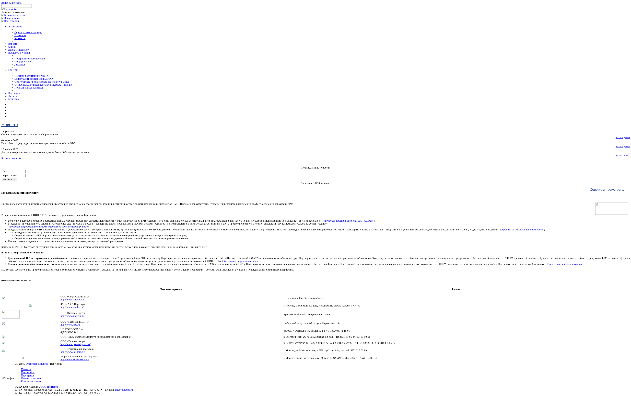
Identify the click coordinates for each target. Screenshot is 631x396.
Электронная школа (37, 363)
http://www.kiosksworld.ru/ (74, 359)
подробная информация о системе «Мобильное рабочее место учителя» (49, 226)
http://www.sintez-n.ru (72, 316)
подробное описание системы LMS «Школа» (349, 220)
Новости (9, 124)
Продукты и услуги (19, 52)
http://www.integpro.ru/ (72, 352)
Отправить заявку (31, 381)
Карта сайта (28, 372)
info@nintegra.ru (124, 389)
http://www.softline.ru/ (72, 299)
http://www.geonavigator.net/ (75, 344)
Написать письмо (31, 378)
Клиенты (26, 369)
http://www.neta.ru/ (70, 324)
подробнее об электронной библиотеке (521, 229)
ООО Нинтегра (49, 386)
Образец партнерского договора (240, 261)
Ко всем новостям (11, 158)
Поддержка (27, 375)
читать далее (623, 137)
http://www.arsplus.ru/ (71, 307)
